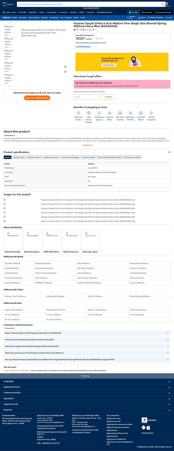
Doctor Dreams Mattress (45, 273)
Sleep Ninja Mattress (44, 268)
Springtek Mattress (85, 268)
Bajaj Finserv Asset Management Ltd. (120, 443)
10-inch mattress (12, 319)
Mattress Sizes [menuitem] (19, 157)
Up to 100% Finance (83, 47)
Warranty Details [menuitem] (88, 157)
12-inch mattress (53, 319)
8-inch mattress (137, 315)
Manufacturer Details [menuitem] (132, 157)
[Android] (143, 427)
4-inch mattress (12, 315)
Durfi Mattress (41, 278)
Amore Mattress (84, 273)
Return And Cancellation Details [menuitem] (109, 157)
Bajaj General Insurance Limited (119, 424)
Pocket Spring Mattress (140, 296)
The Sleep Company (13, 278)
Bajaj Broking (112, 436)
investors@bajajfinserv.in (86, 426)
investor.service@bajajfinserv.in (53, 422)
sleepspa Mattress (43, 263)
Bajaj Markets (112, 430)
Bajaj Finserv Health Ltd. (116, 439)
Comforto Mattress (138, 273)
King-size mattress (138, 310)
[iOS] (148, 427)
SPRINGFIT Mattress (43, 283)
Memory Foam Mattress (15, 296)
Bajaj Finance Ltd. (114, 421)
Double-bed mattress (55, 310)
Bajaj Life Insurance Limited (118, 427)
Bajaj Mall (14, 371)
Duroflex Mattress (12, 263)
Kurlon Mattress (12, 268)
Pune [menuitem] (131, 18)
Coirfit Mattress (11, 273)
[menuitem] (132, 18)
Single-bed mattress (14, 310)
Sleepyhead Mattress (139, 263)
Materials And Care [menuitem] (51, 157)
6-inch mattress (95, 315)
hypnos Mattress (137, 283)
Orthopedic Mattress (55, 296)
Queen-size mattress (97, 310)
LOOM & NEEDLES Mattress (89, 283)
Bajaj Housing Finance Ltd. (117, 433)
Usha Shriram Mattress (87, 278)
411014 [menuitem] (131, 17)
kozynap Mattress (12, 283)
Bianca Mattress (137, 278)
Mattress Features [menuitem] (34, 157)
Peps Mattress (83, 263)
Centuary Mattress (138, 268)
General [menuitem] (8, 157)
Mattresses (24, 371)
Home (6, 371)
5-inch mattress (53, 315)
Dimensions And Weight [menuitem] (70, 157)
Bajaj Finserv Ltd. (113, 418)
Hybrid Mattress (95, 296)
